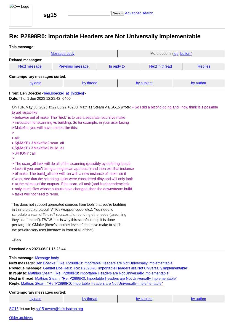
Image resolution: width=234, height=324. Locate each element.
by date (35, 83)
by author (198, 83)
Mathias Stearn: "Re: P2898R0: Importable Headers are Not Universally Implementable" (99, 273)
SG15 (14, 309)
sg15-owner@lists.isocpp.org (59, 309)
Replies (204, 66)
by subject (144, 83)
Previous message (73, 66)
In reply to (117, 66)
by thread (89, 83)
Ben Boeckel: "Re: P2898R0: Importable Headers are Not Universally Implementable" (105, 263)
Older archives (21, 318)
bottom (185, 53)
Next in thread (160, 66)
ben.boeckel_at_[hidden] (64, 93)
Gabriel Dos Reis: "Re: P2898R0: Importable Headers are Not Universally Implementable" (116, 268)
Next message (30, 66)
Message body (62, 53)
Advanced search (139, 13)
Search (117, 13)
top (175, 53)
